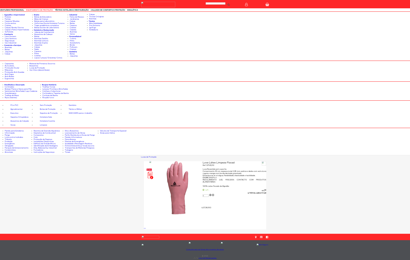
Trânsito (8, 139)
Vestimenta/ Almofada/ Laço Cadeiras (20, 91)
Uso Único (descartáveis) (39, 70)
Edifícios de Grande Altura (44, 144)
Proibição (8, 141)
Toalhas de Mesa (11, 95)
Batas (7, 49)
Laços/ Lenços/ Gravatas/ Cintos (48, 58)
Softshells (8, 32)
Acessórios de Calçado (19, 121)
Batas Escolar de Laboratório (46, 27)
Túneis (67, 152)
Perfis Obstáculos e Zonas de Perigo (79, 135)
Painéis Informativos (73, 137)
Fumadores (38, 150)
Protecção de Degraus (42, 139)
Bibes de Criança (41, 19)
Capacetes (9, 64)
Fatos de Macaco (76, 17)
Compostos (38, 135)
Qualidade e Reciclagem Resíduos (78, 144)
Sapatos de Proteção (48, 113)
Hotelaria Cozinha (47, 121)
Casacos (37, 51)
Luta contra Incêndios (13, 137)
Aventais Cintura (41, 41)
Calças (7, 54)
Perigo (7, 135)
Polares (7, 17)
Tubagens (68, 150)
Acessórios (33, 66)
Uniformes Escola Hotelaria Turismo (49, 23)
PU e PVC (14, 105)
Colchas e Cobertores (51, 91)
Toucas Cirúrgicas (96, 16)
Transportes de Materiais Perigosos (79, 148)
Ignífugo (92, 27)
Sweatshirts (74, 43)
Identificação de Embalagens (45, 146)
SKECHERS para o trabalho (80, 113)
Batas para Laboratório (44, 21)
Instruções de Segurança (43, 152)
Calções (72, 30)
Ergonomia (9, 78)
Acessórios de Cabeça (43, 34)
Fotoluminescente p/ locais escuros (79, 146)
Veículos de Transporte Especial (113, 131)
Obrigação (8, 146)
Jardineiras (74, 19)
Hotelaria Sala (45, 117)
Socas (12, 125)
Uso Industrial (10, 43)
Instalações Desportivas (43, 141)
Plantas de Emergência (74, 141)
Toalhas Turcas (48, 87)
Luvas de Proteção (37, 68)
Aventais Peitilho (41, 38)
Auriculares (9, 66)
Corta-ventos (10, 23)
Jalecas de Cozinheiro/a (44, 32)
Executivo (14, 113)
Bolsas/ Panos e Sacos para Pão (18, 89)
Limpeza (43, 125)
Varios (72, 34)
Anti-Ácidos (9, 76)
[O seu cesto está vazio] (267, 4)
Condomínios (10, 150)
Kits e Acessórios (71, 131)
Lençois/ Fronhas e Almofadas (55, 89)
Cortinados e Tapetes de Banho (55, 93)
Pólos (36, 53)
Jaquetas (8, 52)
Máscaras (8, 70)
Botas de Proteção (47, 109)
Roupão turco (48, 97)
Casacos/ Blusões (11, 21)
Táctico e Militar (75, 109)
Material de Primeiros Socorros (42, 64)
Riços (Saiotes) (10, 97)
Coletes (7, 25)
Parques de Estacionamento (16, 148)
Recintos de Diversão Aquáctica (46, 131)
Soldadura (93, 30)
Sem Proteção (45, 105)
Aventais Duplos (41, 43)
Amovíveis (8, 152)
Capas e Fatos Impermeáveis (16, 30)
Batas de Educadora (42, 17)
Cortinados (9, 87)
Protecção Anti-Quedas (14, 72)
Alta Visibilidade (95, 23)
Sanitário (72, 105)
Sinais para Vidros (107, 133)
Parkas (7, 19)
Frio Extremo (94, 25)
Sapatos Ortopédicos (19, 117)
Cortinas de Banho (50, 95)
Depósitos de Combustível (44, 133)
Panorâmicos (70, 139)
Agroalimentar (16, 109)
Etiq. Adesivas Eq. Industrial (45, 148)
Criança (72, 49)
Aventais (8, 47)
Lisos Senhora (10, 38)
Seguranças (9, 41)
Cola (35, 137)
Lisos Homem (10, 36)
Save (150, 169)
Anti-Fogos (9, 74)
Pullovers (73, 47)
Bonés (72, 45)
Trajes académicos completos (46, 25)
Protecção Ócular (11, 68)
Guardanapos (10, 93)
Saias (36, 49)
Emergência (9, 144)
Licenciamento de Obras (74, 133)
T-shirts (72, 38)
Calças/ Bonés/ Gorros (14, 27)
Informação (9, 133)
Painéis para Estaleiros (14, 131)
